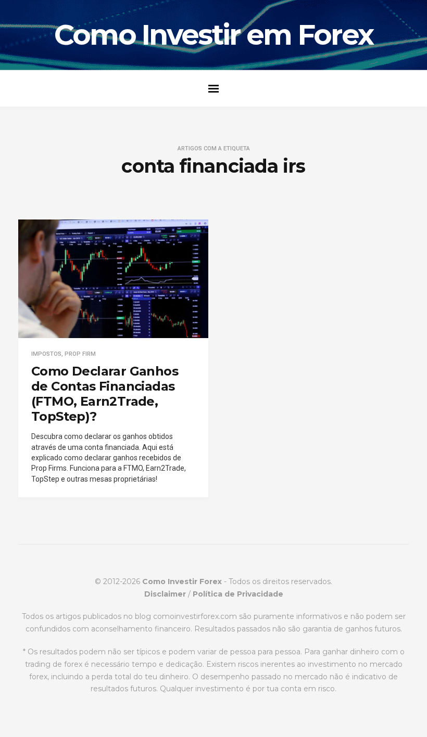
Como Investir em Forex (213, 35)
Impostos (46, 354)
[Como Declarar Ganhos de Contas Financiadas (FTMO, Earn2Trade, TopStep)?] (113, 278)
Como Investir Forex (182, 581)
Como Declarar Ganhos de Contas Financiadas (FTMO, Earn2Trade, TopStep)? (104, 393)
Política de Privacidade (238, 594)
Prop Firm (80, 354)
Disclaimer (165, 594)
